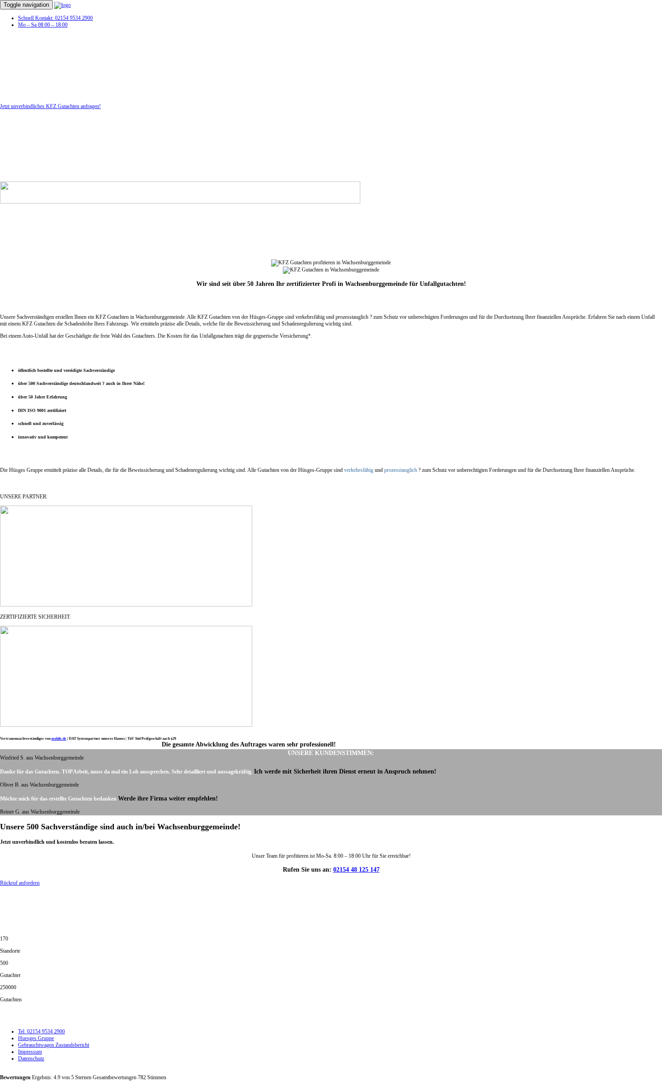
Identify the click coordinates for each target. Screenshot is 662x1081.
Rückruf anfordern (20, 883)
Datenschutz (31, 1058)
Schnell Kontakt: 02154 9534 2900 (55, 18)
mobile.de (58, 739)
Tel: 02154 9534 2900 (41, 1031)
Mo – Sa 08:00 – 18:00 (43, 25)
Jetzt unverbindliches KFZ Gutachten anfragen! (50, 106)
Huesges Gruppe (36, 1038)
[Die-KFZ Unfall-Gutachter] (62, 5)
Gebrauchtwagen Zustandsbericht (53, 1045)
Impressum (30, 1052)
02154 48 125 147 (356, 869)
